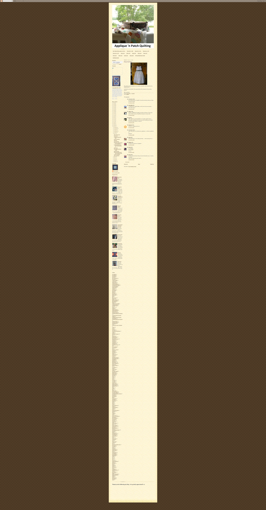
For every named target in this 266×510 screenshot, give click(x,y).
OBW (113, 397)
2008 (114, 124)
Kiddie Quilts (114, 374)
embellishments (114, 342)
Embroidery (113, 343)
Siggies (113, 437)
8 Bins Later (119, 261)
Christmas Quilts (114, 321)
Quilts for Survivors (115, 425)
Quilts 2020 (134, 53)
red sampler (113, 430)
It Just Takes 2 (114, 367)
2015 (114, 116)
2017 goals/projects (115, 278)
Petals (113, 402)
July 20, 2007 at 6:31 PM (131, 159)
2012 (114, 120)
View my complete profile (115, 172)
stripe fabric (113, 446)
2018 (114, 112)
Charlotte (113, 308)
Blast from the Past (115, 300)
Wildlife (113, 475)
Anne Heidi (130, 105)
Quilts (113, 424)
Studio (113, 447)
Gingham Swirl (114, 354)
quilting (113, 422)
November (115, 128)
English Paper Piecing (115, 344)
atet (129, 117)
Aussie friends (114, 289)
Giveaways (113, 355)
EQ (112, 345)
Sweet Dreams (114, 453)
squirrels (113, 442)
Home (139, 164)
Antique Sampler (114, 287)
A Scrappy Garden (114, 280)
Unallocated (113, 469)
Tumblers (113, 465)
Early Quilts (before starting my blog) (119, 51)
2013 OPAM (114, 274)
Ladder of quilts (120, 234)
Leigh (129, 137)
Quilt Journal (116, 147)
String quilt (113, 445)
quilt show (113, 420)
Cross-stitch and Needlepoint (116, 331)
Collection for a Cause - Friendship (117, 325)
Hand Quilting (114, 362)
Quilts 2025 (126, 55)
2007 (114, 126)
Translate (120, 64)
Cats (112, 306)
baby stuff (113, 290)
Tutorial (113, 466)
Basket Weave (114, 293)
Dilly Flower (114, 337)
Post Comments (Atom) (132, 166)
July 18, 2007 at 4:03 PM (131, 152)
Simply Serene (114, 438)
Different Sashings (114, 336)
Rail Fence (113, 426)
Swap (113, 451)
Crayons (113, 329)
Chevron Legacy (114, 311)
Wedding (127, 94)
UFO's (113, 468)
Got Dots (113, 356)
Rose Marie (116, 171)
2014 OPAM (114, 275)
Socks (113, 440)
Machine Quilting (114, 385)
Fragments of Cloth (115, 349)
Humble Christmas (114, 365)
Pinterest (113, 406)
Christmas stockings (115, 322)
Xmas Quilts (114, 477)
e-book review (114, 340)
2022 (114, 107)
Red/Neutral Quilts (116, 57)
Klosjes (113, 376)
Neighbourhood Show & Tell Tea (116, 393)
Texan (129, 154)
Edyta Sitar (113, 341)
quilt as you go (114, 415)
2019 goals (113, 279)
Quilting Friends (114, 423)
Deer (112, 334)
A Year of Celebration (117, 154)
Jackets (113, 368)
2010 (114, 122)
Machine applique (114, 383)
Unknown (130, 125)
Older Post (152, 164)
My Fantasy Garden (115, 392)
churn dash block (114, 323)
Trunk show (113, 463)
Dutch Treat (113, 339)
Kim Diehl (113, 375)
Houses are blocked (119, 206)
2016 (114, 115)
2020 (114, 110)
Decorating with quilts (115, 333)
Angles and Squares (115, 286)
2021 (114, 109)
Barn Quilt (113, 292)
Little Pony (113, 380)
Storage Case (116, 135)
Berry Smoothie (114, 297)
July (115, 133)
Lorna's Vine (114, 382)
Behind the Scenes (116, 151)
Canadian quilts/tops (115, 304)
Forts (113, 348)
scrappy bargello (114, 435)
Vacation (113, 470)
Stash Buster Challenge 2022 (116, 444)
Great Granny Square (115, 357)
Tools (113, 458)
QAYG (113, 414)
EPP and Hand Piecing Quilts (140, 55)
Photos (113, 403)
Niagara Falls (114, 395)
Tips (112, 457)
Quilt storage (114, 421)
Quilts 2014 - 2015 (146, 51)
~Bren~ (129, 111)
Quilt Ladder (114, 419)
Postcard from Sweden (115, 410)
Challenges (113, 307)
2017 (114, 113)
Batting (113, 295)
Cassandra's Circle (114, 305)
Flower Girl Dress (116, 141)
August (115, 132)
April (115, 159)
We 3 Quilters (114, 472)
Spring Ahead (114, 441)
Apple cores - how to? (120, 215)
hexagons (113, 364)
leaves (113, 379)
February (115, 161)
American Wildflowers (115, 284)
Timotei (129, 142)
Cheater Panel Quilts (115, 310)
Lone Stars (113, 381)
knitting (113, 377)
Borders (113, 302)
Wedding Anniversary (115, 473)
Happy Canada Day (116, 155)
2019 (114, 111)
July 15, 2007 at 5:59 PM (131, 144)
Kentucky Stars (114, 373)
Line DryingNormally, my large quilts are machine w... (118, 145)
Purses (113, 412)
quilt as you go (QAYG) (115, 416)
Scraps (113, 436)
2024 (114, 105)
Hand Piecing (114, 361)
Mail (113, 386)
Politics (113, 409)
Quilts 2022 (145, 53)
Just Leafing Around (115, 371)
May (115, 157)
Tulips (113, 464)
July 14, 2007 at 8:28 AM (131, 115)
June (115, 156)
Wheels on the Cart (115, 474)
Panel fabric (113, 399)
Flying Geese (114, 347)
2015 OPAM (114, 276)
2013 (114, 118)
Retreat (113, 431)
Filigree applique (114, 346)
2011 (114, 121)
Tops (113, 459)
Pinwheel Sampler (114, 407)
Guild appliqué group (115, 358)
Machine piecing (114, 384)
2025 (114, 104)
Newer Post (126, 164)
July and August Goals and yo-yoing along (120, 225)
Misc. (113, 389)
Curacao (113, 332)
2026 (114, 102)
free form (113, 350)
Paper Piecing (114, 400)
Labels (113, 378)
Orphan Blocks (114, 398)
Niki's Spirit (114, 396)
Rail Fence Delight (114, 427)
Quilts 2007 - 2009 (130, 51)
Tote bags (113, 460)
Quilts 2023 (115, 55)
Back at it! (119, 252)
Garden (113, 353)
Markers (113, 387)
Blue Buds (115, 140)
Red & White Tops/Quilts (115, 429)
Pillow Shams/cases (115, 405)
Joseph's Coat (114, 369)
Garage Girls (114, 352)
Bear (112, 296)
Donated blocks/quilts (115, 338)
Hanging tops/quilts (115, 363)
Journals (113, 370)
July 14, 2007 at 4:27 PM (131, 122)
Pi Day (113, 404)
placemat (113, 408)
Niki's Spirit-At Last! (117, 134)
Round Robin (114, 432)
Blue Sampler (114, 301)
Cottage (113, 327)
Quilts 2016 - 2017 (116, 53)
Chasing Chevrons (114, 309)
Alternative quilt (114, 283)
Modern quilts (114, 390)
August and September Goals (120, 196)
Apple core (113, 288)
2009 (114, 123)
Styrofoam (113, 448)
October (115, 129)
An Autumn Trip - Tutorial (116, 285)
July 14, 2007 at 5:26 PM (131, 127)
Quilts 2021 (140, 53)
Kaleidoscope (114, 372)
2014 (114, 117)
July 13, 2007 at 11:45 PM (131, 102)
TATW (113, 456)
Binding (113, 298)
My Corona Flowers (115, 391)
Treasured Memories (115, 461)
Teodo (129, 147)
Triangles (113, 462)
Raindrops (113, 428)
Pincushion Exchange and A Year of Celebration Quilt (118, 153)
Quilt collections (114, 418)
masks (113, 388)
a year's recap (114, 281)
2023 (114, 106)
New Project (114, 394)
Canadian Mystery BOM (115, 303)
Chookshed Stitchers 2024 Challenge (117, 313)
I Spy (113, 366)
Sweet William (114, 454)
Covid (113, 328)
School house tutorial (120, 187)
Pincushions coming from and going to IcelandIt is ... (118, 143)
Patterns (113, 401)
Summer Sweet (114, 450)
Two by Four (114, 467)
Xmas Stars (113, 478)
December (115, 127)
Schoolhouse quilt (114, 433)
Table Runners (114, 455)
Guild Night (114, 360)
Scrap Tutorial (114, 434)
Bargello (113, 291)
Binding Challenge (114, 299)
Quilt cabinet (114, 417)
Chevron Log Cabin (115, 312)
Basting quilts (114, 294)
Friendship (113, 351)
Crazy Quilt (113, 330)
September (115, 131)
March (115, 160)
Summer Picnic (114, 449)
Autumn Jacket (120, 243)
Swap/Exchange (114, 452)
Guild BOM (114, 359)
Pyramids (113, 413)
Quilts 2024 (120, 55)
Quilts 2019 (128, 53)
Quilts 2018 (123, 53)
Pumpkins (113, 411)
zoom (113, 479)
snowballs (113, 439)
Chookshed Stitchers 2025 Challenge (117, 319)
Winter (113, 476)
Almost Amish (114, 282)
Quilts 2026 (132, 55)
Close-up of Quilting (117, 139)
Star (112, 443)
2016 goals (113, 277)
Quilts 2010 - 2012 (138, 51)
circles (113, 324)
